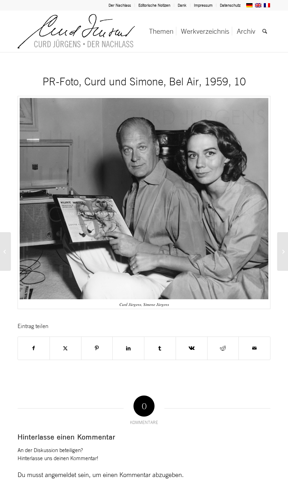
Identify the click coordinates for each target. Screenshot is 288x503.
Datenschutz (230, 5)
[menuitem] (120, 5)
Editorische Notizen (154, 5)
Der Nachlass (120, 5)
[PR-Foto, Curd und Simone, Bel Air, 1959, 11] (282, 251)
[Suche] (264, 31)
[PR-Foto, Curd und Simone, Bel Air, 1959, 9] (5, 251)
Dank (182, 5)
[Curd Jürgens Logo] (76, 31)
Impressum (203, 5)
